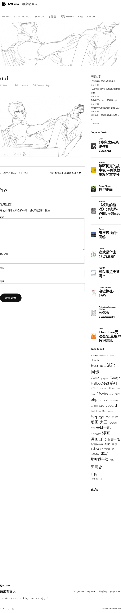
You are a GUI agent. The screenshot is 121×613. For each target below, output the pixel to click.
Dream (95, 360)
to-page (97, 416)
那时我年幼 (99, 459)
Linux (112, 388)
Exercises (40, 85)
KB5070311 (104, 388)
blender (94, 355)
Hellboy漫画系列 (104, 383)
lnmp (118, 388)
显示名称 (4, 254)
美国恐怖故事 (97, 444)
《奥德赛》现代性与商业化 (103, 81)
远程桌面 (95, 454)
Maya (93, 393)
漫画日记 (98, 439)
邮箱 (2, 267)
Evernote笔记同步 (103, 368)
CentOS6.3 (110, 356)
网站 (2, 281)
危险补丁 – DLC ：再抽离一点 (104, 100)
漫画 (106, 433)
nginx (117, 393)
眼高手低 (113, 439)
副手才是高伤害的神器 (15, 172)
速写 (104, 453)
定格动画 (113, 422)
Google (114, 377)
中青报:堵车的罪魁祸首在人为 (65, 172)
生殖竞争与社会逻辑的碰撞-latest (105, 107)
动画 (94, 421)
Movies (102, 393)
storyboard (108, 405)
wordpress (112, 416)
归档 (94, 474)
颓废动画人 (30, 4)
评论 (2, 216)
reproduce (104, 399)
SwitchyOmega (95, 411)
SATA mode (114, 400)
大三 (103, 421)
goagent (104, 378)
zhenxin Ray (26, 85)
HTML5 (94, 388)
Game (95, 377)
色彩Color (97, 448)
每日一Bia (103, 427)
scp (92, 406)
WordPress (116, 608)
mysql (111, 394)
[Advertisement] (106, 537)
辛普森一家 (109, 449)
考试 (107, 444)
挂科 (93, 428)
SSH (96, 406)
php (94, 399)
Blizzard (102, 355)
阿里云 (112, 460)
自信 (114, 444)
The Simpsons (107, 410)
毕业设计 (96, 433)
